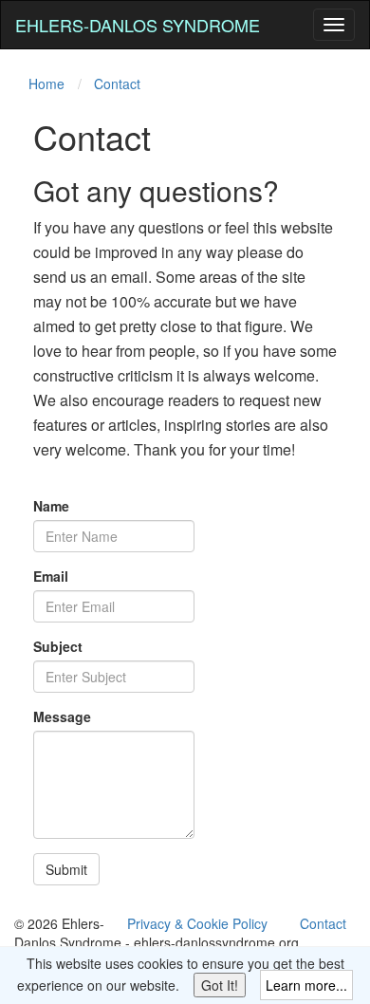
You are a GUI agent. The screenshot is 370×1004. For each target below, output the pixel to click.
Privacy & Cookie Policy (197, 923)
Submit (66, 869)
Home (46, 83)
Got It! (219, 985)
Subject (58, 646)
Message (62, 716)
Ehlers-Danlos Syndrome (137, 24)
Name (51, 505)
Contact (117, 83)
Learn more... (306, 985)
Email (50, 576)
